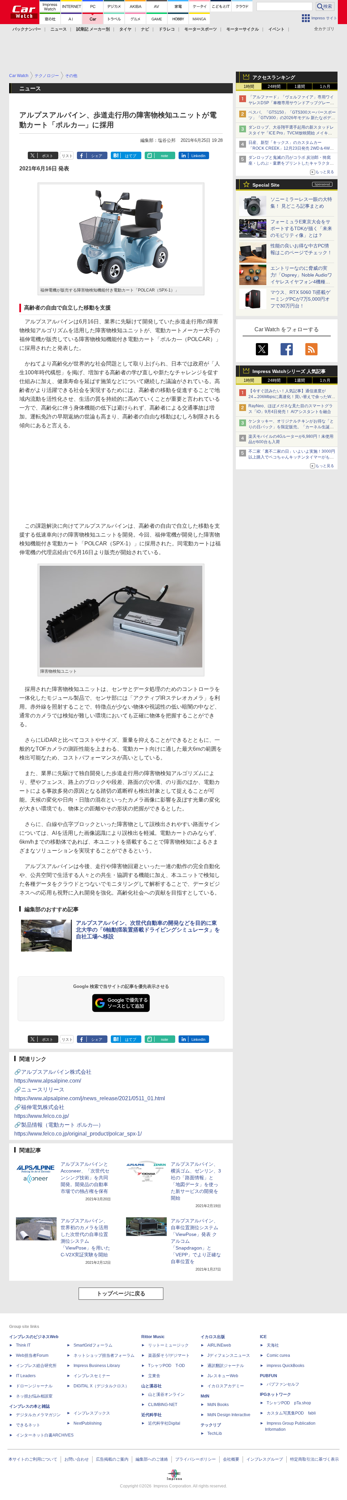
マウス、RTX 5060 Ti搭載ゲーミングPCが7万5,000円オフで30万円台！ (300, 298)
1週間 (299, 86)
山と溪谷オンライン (166, 1394)
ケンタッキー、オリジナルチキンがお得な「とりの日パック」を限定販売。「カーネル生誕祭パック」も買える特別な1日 (291, 427)
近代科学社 (151, 1414)
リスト (67, 156)
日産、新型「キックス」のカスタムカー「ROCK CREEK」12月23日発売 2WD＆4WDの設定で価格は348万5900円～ (290, 148)
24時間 (274, 86)
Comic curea (278, 1355)
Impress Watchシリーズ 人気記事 (289, 371)
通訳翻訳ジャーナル (225, 1365)
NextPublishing (88, 1423)
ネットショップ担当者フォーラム (104, 1355)
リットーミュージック (168, 1345)
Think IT (23, 1345)
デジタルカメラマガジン (38, 1414)
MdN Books (218, 1404)
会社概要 (231, 1459)
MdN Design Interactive (228, 1414)
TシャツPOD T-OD (166, 1365)
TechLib (214, 1433)
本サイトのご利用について (32, 1459)
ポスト (47, 156)
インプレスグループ (264, 1459)
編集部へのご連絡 (152, 1459)
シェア (96, 156)
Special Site (266, 185)
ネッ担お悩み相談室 (34, 1396)
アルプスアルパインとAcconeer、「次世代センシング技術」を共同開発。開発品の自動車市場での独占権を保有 (85, 1177)
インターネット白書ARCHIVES (45, 1435)
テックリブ (211, 1425)
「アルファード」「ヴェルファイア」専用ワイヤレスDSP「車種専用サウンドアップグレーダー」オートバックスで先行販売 (291, 103)
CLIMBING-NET (162, 1404)
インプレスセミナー (92, 1375)
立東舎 (154, 1375)
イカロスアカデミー (225, 1386)
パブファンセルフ (283, 1384)
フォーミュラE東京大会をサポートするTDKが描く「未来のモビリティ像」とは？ (301, 228)
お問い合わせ (76, 1459)
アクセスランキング (273, 77)
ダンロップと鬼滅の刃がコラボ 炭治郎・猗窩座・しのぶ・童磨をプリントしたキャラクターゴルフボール (291, 163)
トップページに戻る (121, 1293)
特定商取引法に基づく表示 (314, 1459)
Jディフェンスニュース (228, 1355)
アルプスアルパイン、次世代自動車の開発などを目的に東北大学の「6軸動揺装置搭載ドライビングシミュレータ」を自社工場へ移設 (148, 929)
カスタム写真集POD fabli (291, 1413)
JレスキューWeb (222, 1375)
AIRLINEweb (219, 1345)
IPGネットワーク (275, 1394)
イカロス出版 (213, 1336)
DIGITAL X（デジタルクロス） (101, 1386)
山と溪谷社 (151, 1386)
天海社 (273, 1345)
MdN (205, 1396)
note (164, 156)
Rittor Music (153, 1336)
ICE (263, 1336)
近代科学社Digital (164, 1423)
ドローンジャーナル (34, 1386)
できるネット (28, 1425)
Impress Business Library (97, 1365)
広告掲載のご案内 (112, 1459)
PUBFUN (268, 1375)
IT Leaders (26, 1375)
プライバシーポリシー (195, 1459)
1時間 (249, 86)
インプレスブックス (92, 1413)
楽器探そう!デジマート (169, 1355)
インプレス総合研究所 (36, 1365)
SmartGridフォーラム (93, 1345)
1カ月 (325, 86)
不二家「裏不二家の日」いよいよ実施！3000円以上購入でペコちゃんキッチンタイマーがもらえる (291, 457)
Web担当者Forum (32, 1355)
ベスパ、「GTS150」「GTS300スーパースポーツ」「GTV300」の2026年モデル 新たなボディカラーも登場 (292, 118)
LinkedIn (198, 156)
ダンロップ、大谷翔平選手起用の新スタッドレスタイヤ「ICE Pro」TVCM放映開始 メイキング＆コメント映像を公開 (291, 133)
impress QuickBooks (285, 1365)
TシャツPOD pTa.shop (289, 1403)
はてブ (130, 156)
